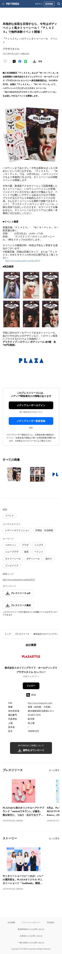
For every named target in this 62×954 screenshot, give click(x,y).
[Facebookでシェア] (19, 61)
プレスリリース (22, 634)
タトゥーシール (13, 558)
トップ (8, 634)
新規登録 (49, 3)
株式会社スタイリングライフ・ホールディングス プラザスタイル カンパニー (32, 669)
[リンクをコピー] (40, 61)
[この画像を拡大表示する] (14, 474)
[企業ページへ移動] (31, 657)
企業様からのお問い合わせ (31, 936)
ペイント (38, 552)
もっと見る (54, 770)
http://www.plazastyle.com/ (40, 703)
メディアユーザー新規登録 (31, 421)
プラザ (25, 545)
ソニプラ (38, 545)
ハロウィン (10, 545)
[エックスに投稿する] (14, 61)
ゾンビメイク (11, 565)
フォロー (31, 686)
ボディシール (33, 558)
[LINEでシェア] (25, 61)
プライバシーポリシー (31, 922)
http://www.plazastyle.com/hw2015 (22, 261)
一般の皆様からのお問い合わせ (31, 942)
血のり (48, 558)
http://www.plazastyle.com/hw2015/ (19, 579)
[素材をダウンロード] (34, 61)
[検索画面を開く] (59, 4)
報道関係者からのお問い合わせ (31, 929)
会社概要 (11, 922)
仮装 (26, 552)
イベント (9, 515)
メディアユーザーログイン (31, 405)
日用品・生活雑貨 (44, 530)
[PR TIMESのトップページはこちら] (12, 4)
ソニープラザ (11, 552)
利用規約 (51, 922)
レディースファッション (17, 530)
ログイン (39, 3)
